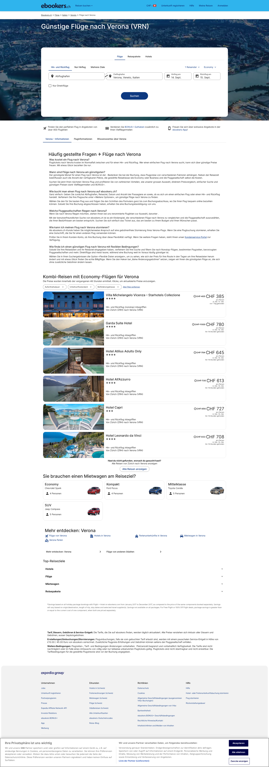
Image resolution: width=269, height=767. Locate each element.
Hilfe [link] (188, 688)
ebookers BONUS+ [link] (49, 718)
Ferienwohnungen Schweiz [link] (101, 693)
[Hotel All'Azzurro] (165, 389)
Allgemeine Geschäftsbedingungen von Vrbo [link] (157, 705)
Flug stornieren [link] (192, 698)
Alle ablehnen (238, 752)
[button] (134, 568)
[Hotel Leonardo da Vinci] (165, 445)
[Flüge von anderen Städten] (134, 551)
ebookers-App (179, 129)
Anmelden (223, 5)
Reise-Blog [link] (94, 723)
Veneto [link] (73, 15)
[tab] (120, 56)
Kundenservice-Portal (196, 237)
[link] (67, 536)
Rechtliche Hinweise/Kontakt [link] (150, 720)
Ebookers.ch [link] (46, 15)
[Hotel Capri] (165, 417)
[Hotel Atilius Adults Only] (165, 361)
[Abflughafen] (77, 76)
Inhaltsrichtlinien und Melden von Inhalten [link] (156, 725)
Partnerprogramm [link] (48, 698)
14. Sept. (176, 77)
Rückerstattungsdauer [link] (195, 703)
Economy (208, 67)
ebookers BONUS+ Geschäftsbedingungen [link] (156, 715)
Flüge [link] (57, 15)
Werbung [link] (45, 728)
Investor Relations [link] (49, 713)
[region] (134, 752)
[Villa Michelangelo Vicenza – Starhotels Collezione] (165, 304)
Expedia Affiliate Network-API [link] (54, 708)
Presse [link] (44, 703)
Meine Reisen (206, 5)
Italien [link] (65, 15)
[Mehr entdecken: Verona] (74, 551)
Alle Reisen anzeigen (134, 469)
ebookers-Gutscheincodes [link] (101, 718)
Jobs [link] (43, 688)
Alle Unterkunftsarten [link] (98, 713)
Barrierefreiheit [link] (144, 710)
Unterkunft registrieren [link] (51, 693)
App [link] (43, 723)
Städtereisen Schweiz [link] (99, 708)
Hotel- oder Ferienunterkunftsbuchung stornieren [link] (207, 693)
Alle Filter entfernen (131, 287)
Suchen (134, 95)
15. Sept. (205, 77)
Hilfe (191, 5)
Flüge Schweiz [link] (95, 703)
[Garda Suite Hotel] (165, 332)
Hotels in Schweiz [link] (97, 688)
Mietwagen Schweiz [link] (98, 698)
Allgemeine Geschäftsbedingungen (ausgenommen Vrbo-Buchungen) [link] (160, 699)
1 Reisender (191, 67)
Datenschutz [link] (143, 688)
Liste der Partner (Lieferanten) (134, 761)
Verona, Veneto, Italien (126, 77)
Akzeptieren (239, 743)
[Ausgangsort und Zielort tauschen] (106, 76)
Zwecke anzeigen (239, 761)
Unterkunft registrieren (172, 5)
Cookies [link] (141, 693)
